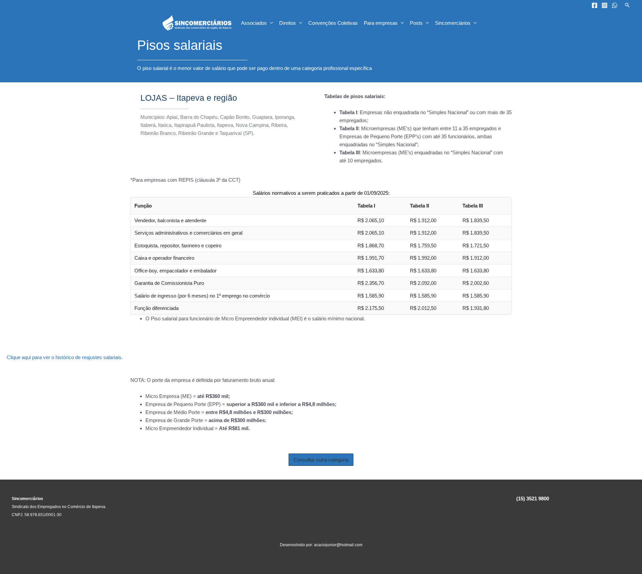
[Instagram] (605, 5)
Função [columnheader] (143, 206)
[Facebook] (595, 5)
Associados (254, 23)
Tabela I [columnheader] (366, 206)
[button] (627, 5)
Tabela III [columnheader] (472, 206)
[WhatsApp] (615, 5)
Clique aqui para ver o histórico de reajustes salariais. (65, 357)
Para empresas (381, 23)
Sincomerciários (452, 23)
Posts (416, 23)
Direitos (287, 23)
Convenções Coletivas (333, 23)
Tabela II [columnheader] (419, 206)
